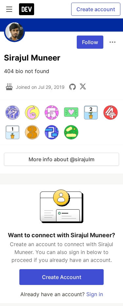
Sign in (94, 294)
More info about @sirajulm (61, 159)
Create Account (61, 277)
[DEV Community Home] (26, 9)
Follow (90, 42)
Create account (95, 9)
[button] (12, 112)
